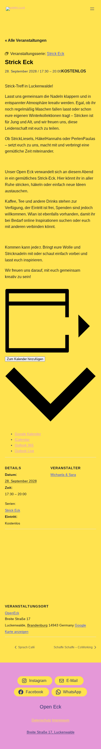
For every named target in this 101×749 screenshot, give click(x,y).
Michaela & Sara (63, 475)
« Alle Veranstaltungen (26, 40)
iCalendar (22, 439)
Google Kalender (28, 434)
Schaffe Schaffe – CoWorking (73, 647)
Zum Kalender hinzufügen (25, 359)
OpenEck (12, 613)
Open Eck (50, 706)
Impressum (60, 720)
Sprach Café (26, 647)
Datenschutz (41, 720)
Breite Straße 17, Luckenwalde (51, 732)
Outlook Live (24, 451)
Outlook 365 (24, 445)
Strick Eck (12, 510)
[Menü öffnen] (92, 9)
